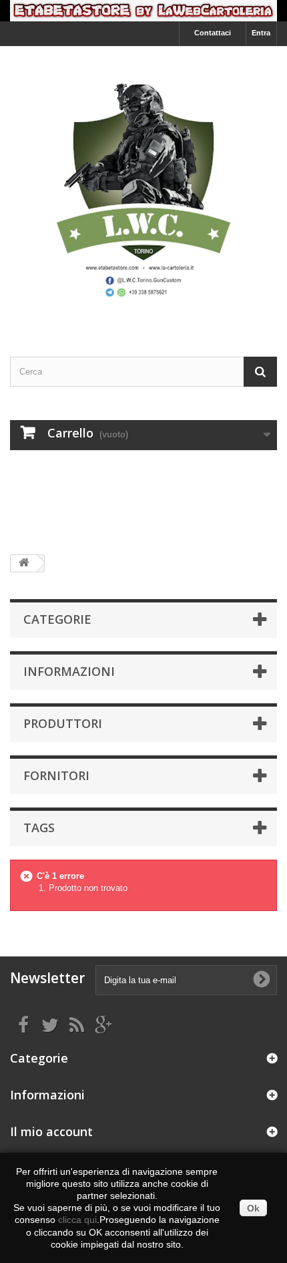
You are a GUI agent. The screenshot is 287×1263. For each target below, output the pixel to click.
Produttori (62, 723)
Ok (253, 1208)
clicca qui (77, 1219)
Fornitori (56, 775)
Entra (261, 33)
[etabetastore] (143, 189)
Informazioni (69, 671)
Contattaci (212, 33)
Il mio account (51, 1131)
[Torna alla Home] (24, 563)
